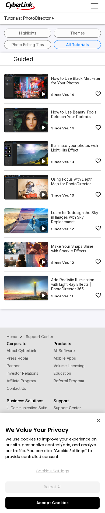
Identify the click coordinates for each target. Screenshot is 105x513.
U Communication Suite (27, 407)
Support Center (67, 407)
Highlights (27, 33)
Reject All (52, 487)
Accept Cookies (52, 502)
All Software (64, 350)
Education (62, 373)
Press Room (17, 358)
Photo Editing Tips (28, 44)
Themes (77, 33)
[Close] (98, 420)
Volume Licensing (69, 365)
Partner (13, 365)
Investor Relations (22, 373)
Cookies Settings (52, 471)
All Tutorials (77, 44)
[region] (52, 463)
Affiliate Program (21, 380)
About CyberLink (21, 350)
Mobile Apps (65, 358)
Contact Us (16, 388)
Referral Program (69, 380)
